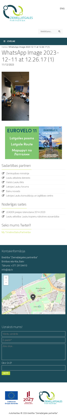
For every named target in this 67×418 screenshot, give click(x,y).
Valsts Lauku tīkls (15, 182)
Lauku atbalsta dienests (18, 178)
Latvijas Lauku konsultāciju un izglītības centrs (29, 195)
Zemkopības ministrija (17, 173)
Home (4, 47)
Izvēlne (11, 41)
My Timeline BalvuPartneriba (16, 232)
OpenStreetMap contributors (53, 313)
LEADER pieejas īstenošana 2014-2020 (25, 212)
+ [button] (6, 278)
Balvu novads (13, 191)
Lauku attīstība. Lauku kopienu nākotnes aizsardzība (32, 216)
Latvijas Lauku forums (17, 186)
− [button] (6, 283)
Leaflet (36, 313)
